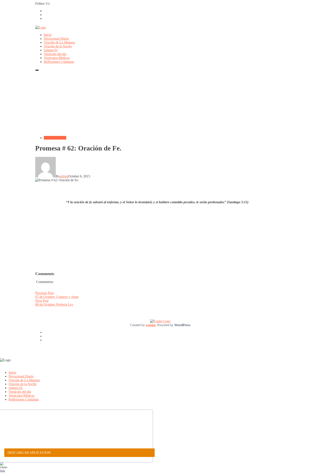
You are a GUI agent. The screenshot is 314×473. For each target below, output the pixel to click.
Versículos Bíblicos (57, 58)
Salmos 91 (51, 50)
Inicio (47, 35)
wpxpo (151, 325)
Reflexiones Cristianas (59, 61)
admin (64, 176)
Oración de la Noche (58, 46)
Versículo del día (55, 54)
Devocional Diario (56, 38)
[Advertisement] (157, 103)
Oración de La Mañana (59, 42)
